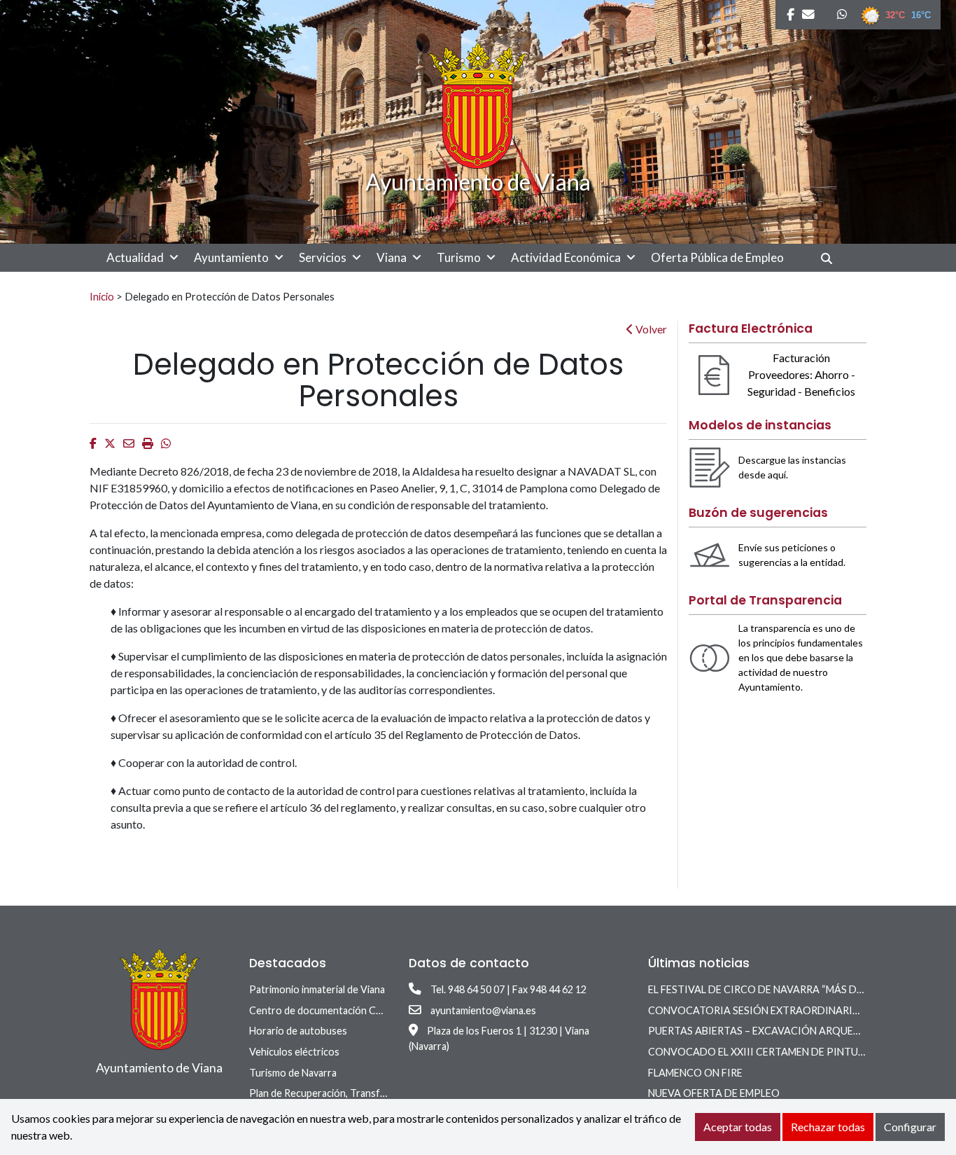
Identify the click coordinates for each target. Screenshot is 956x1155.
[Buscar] (832, 258)
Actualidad (135, 257)
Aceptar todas (737, 1126)
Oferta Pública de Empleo (717, 257)
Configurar (910, 1126)
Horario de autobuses (298, 1031)
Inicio (102, 296)
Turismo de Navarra (293, 1073)
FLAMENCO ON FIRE (695, 1073)
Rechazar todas (828, 1126)
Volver (650, 329)
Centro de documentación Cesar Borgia (338, 1010)
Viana (392, 257)
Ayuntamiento (231, 257)
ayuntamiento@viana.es (483, 1010)
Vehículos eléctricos (294, 1052)
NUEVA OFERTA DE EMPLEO (714, 1093)
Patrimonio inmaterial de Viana (317, 989)
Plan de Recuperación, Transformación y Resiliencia (363, 1093)
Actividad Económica (566, 257)
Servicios (322, 257)
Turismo (459, 257)
